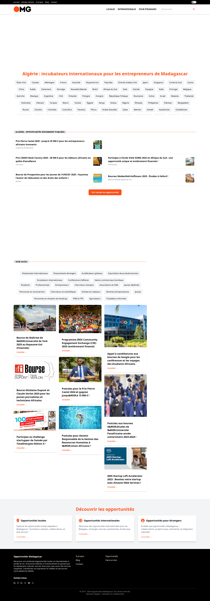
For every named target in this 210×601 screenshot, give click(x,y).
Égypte (90, 103)
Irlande (136, 89)
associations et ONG (109, 285)
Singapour (158, 82)
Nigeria (125, 103)
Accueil (16, 2)
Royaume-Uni (92, 82)
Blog (47, 2)
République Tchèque (118, 96)
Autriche (20, 96)
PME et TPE (78, 298)
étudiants (25, 285)
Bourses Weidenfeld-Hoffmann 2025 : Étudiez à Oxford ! (138, 176)
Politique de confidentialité (113, 594)
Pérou (93, 109)
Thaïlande (188, 96)
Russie (26, 109)
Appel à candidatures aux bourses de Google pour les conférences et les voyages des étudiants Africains (123, 358)
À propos (39, 2)
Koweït (150, 109)
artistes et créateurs (91, 291)
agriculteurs (95, 298)
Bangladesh (183, 103)
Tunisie (77, 103)
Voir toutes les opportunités (105, 192)
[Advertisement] (105, 39)
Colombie (52, 109)
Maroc (66, 103)
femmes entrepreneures (117, 291)
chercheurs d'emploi (84, 285)
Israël (162, 96)
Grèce (151, 96)
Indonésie (26, 103)
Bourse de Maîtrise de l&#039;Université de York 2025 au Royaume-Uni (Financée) (32, 342)
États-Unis (21, 82)
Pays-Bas (108, 82)
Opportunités (111, 556)
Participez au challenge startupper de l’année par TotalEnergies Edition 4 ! (32, 440)
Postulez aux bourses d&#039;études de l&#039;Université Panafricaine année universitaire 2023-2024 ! (121, 430)
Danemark (46, 89)
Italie (161, 89)
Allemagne (49, 82)
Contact (54, 2)
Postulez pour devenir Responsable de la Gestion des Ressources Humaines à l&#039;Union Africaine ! (80, 440)
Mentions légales (93, 594)
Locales (110, 9)
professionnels (42, 285)
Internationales (127, 9)
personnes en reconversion (32, 291)
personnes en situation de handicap (50, 298)
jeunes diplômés (131, 285)
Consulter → (22, 352)
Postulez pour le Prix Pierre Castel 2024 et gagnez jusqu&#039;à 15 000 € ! (78, 392)
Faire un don (111, 560)
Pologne (86, 96)
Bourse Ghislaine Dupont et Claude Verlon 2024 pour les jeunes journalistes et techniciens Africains (33, 395)
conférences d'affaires (78, 280)
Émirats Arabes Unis (127, 82)
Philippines (153, 103)
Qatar (125, 109)
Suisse (190, 82)
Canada (35, 82)
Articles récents (27, 2)
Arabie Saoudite (109, 109)
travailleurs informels (116, 298)
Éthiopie (138, 103)
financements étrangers (64, 273)
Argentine (48, 96)
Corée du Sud (175, 82)
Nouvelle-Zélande (79, 89)
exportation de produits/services (123, 273)
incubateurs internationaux (49, 280)
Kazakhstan (164, 109)
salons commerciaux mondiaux (109, 280)
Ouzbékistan (181, 109)
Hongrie (99, 96)
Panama (81, 109)
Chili (61, 96)
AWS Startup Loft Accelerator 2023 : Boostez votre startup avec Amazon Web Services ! (124, 479)
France (63, 82)
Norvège (61, 89)
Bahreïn (137, 109)
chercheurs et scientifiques (63, 291)
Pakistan (168, 103)
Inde (125, 89)
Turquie (53, 103)
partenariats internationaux (35, 273)
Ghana (113, 103)
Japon (145, 82)
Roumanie (138, 96)
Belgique (187, 89)
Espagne (149, 89)
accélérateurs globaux (92, 273)
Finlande (72, 96)
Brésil (95, 89)
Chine (21, 89)
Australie (76, 82)
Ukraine (38, 109)
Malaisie (175, 96)
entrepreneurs (62, 285)
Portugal (173, 89)
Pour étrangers (147, 9)
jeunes (138, 291)
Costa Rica (67, 109)
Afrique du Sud (110, 89)
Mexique (34, 96)
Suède (33, 89)
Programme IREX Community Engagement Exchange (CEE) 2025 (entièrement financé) (79, 343)
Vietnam (40, 103)
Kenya (102, 103)
